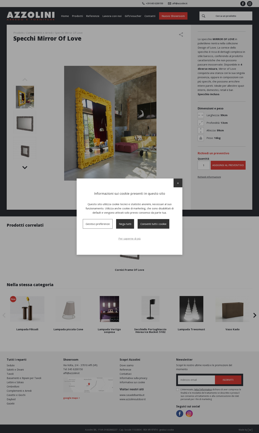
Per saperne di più (129, 238)
